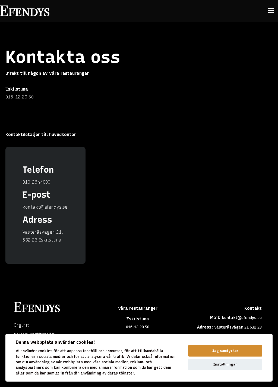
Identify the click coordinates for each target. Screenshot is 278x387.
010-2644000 (36, 182)
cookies (45, 351)
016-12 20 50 (19, 97)
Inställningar (225, 364)
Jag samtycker (225, 351)
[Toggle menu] (271, 11)
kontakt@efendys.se (45, 207)
